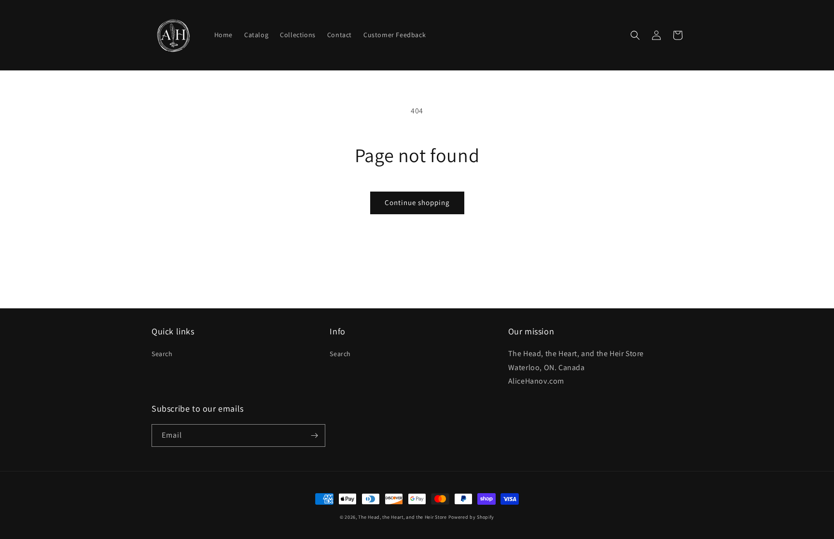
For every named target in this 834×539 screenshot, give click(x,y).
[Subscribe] (314, 435)
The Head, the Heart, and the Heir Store (402, 517)
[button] (635, 35)
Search (162, 353)
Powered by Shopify (471, 517)
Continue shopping (417, 202)
